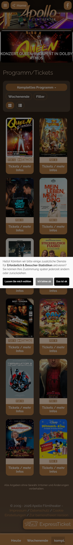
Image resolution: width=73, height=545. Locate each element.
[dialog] (36, 272)
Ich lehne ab (44, 281)
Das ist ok (61, 281)
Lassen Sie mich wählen (18, 281)
